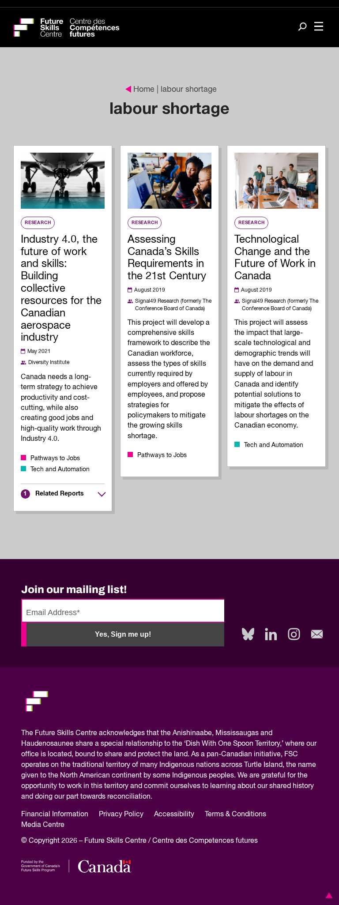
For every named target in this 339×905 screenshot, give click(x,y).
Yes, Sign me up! (123, 634)
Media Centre (42, 825)
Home (143, 90)
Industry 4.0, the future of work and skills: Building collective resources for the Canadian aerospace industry (61, 288)
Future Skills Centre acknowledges (90, 733)
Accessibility (174, 814)
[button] (327, 895)
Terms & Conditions (235, 814)
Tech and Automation (60, 469)
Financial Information (54, 814)
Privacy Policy (121, 814)
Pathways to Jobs (55, 458)
